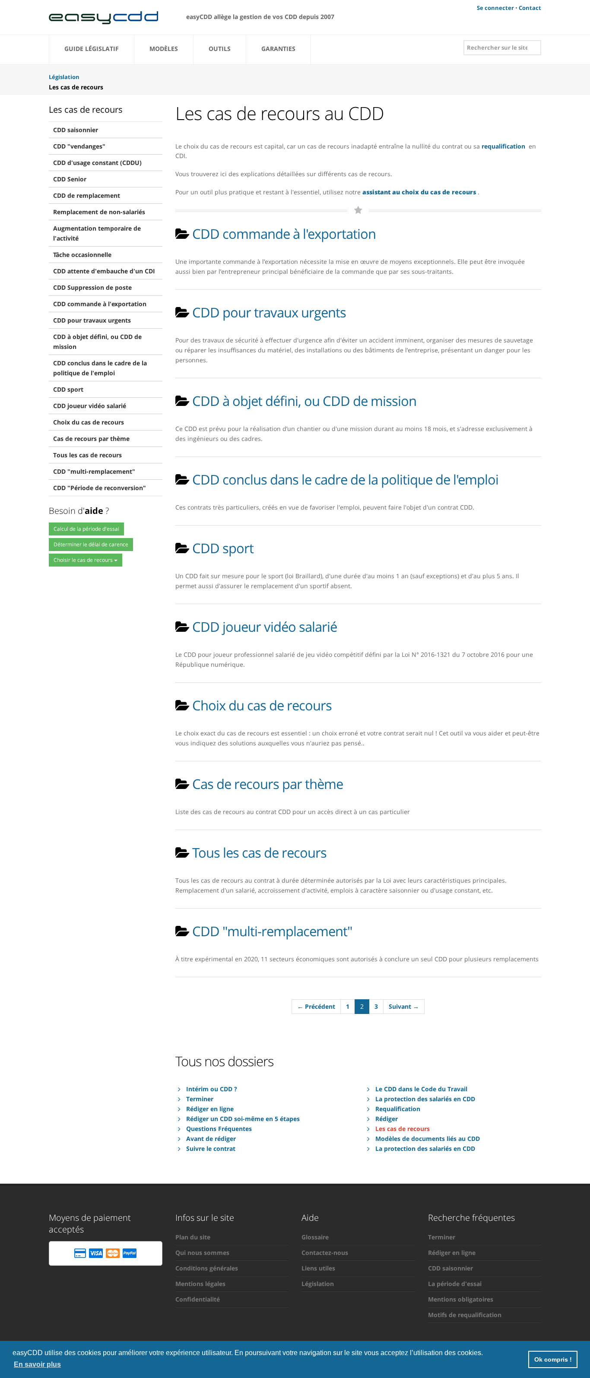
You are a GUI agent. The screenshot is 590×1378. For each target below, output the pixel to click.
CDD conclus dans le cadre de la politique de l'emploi (100, 368)
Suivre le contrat (210, 1148)
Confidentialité (197, 1299)
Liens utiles (318, 1268)
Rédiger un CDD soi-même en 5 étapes (243, 1119)
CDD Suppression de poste (92, 287)
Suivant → (404, 1006)
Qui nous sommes (202, 1252)
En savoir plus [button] (37, 1364)
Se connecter (495, 8)
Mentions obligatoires (460, 1299)
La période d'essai (455, 1284)
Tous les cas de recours (87, 455)
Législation (317, 1284)
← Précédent (316, 1006)
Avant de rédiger (211, 1138)
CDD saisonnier (75, 130)
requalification (503, 146)
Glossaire (315, 1237)
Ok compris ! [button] (553, 1359)
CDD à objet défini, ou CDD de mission (97, 342)
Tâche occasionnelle (82, 254)
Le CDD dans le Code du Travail (421, 1089)
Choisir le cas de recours (84, 560)
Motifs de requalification (464, 1315)
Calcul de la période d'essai (86, 528)
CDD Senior (69, 179)
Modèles (163, 48)
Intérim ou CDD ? (211, 1089)
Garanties (278, 48)
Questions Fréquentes (219, 1129)
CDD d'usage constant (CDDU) (97, 162)
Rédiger (386, 1119)
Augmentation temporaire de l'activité (97, 233)
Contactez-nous (324, 1252)
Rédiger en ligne (210, 1109)
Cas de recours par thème (91, 438)
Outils (220, 48)
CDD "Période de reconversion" (99, 488)
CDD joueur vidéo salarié (89, 406)
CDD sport (68, 389)
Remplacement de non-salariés (99, 212)
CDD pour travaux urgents (92, 320)
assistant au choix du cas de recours (419, 192)
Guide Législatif (91, 48)
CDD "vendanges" (79, 146)
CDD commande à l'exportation (99, 304)
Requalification (397, 1109)
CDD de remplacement (86, 195)
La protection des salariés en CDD (425, 1099)
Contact (530, 8)
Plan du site (192, 1237)
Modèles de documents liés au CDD (427, 1138)
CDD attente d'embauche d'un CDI (104, 271)
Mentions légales (200, 1284)
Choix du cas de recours (88, 422)
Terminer (199, 1099)
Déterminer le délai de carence (91, 544)
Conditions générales (206, 1268)
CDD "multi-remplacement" (94, 471)
